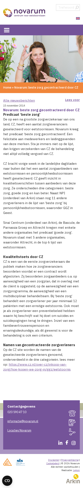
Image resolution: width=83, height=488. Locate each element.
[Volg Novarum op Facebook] (65, 444)
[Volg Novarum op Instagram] (72, 444)
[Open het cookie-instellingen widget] (7, 481)
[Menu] (7, 30)
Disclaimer (53, 459)
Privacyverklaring (70, 459)
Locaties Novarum (19, 430)
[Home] (24, 12)
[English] (77, 18)
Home (7, 87)
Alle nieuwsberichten (19, 100)
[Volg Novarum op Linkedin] (58, 444)
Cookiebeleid (52, 463)
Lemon (76, 470)
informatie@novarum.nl (22, 421)
